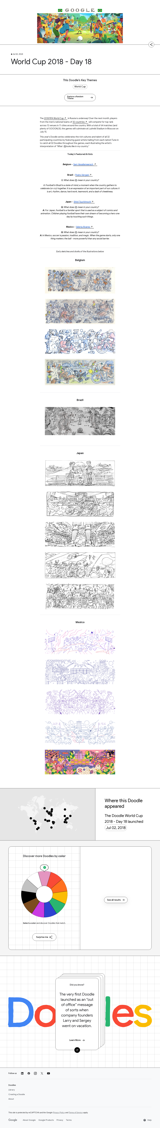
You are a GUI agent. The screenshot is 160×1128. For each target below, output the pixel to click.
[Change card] (77, 1050)
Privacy (60, 1120)
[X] (42, 1073)
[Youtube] (48, 1073)
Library (11, 1090)
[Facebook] (29, 1073)
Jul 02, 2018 (116, 827)
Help (149, 1120)
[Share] (151, 44)
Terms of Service (76, 1113)
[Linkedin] (22, 1073)
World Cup (80, 86)
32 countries (79, 122)
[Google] (12, 1120)
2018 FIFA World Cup (54, 118)
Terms (69, 1120)
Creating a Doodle (16, 1094)
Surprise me (42, 937)
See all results (114, 900)
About (11, 1099)
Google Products (46, 1120)
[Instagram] (35, 1073)
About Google (29, 1120)
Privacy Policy (59, 1113)
